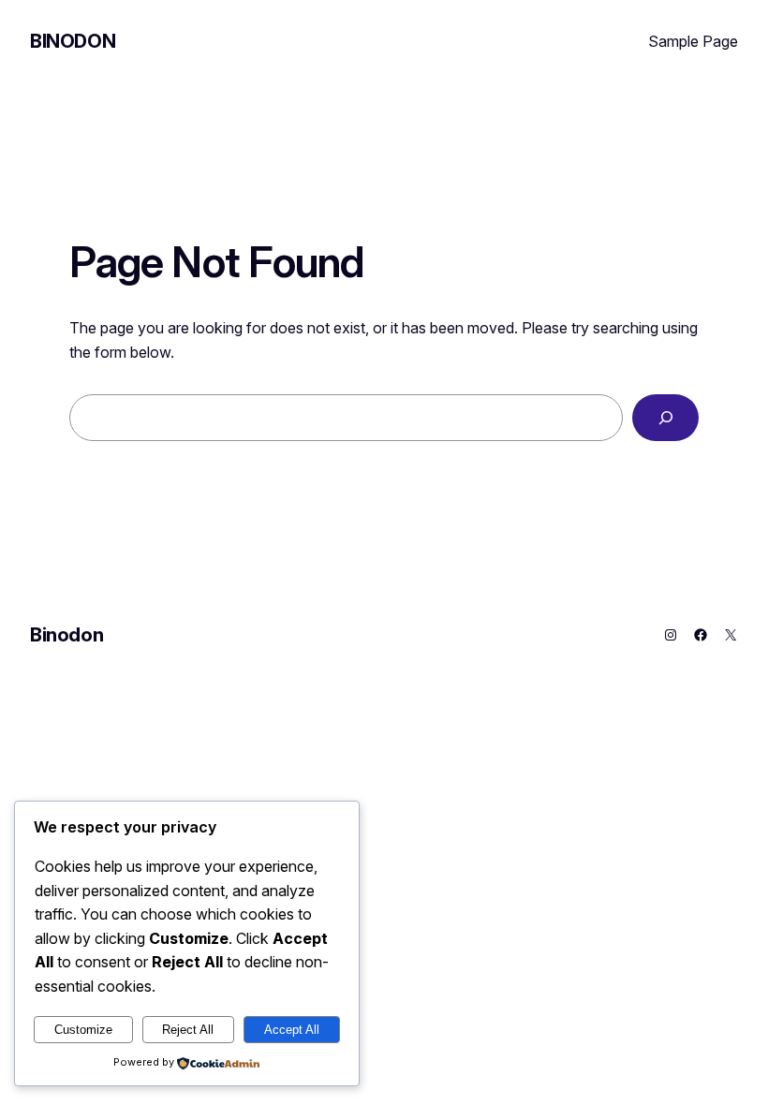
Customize (83, 1030)
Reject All (188, 1030)
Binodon (72, 41)
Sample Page (693, 41)
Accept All (291, 1030)
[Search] (665, 417)
